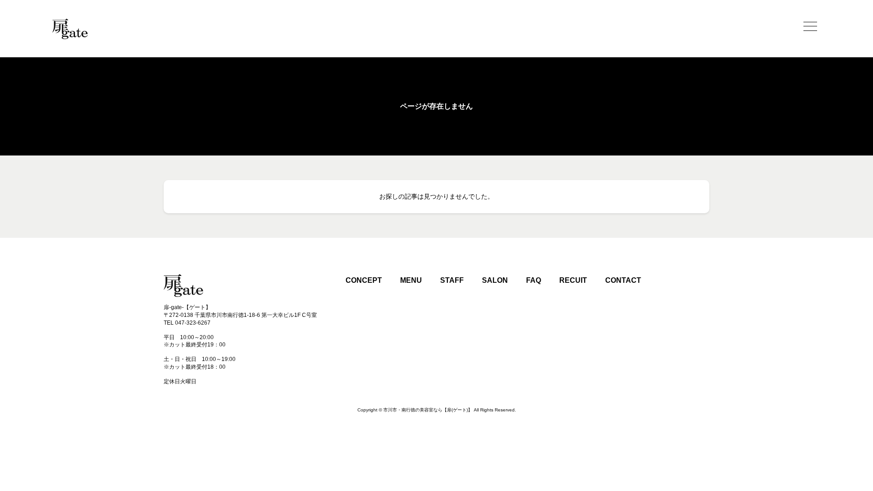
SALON (495, 280)
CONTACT (623, 280)
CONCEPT (364, 280)
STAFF (452, 280)
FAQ (533, 280)
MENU (411, 280)
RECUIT (573, 280)
